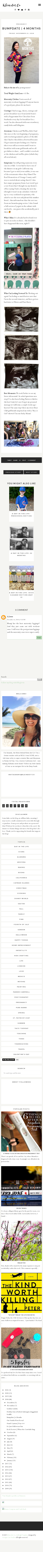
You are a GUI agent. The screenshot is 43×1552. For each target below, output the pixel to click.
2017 (7, 1463)
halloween (21, 935)
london (21, 966)
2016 (7, 1467)
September (11, 1435)
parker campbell (21, 992)
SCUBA (22, 851)
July (8, 1442)
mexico (21, 976)
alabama (21, 857)
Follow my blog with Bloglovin (12, 682)
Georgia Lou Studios (9, 1537)
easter (21, 903)
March (9, 1454)
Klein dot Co (11, 1535)
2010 (7, 1485)
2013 (7, 1476)
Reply (39, 637)
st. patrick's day (21, 1018)
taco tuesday (22, 1028)
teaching (21, 1033)
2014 (7, 1473)
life (21, 961)
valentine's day (21, 1054)
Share (15, 460)
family (21, 914)
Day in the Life (21, 846)
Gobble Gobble (12, 1409)
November (11, 1405)
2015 (7, 1470)
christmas (21, 888)
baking (21, 867)
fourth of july (21, 924)
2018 (7, 1399)
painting (21, 987)
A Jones (10, 616)
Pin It (24, 460)
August (9, 1438)
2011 (7, 1482)
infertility (21, 950)
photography (22, 997)
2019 (7, 1396)
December (11, 1402)
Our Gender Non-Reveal (15, 1420)
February (10, 1457)
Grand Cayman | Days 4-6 (15, 1423)
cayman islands (21, 883)
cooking (21, 893)
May (8, 1448)
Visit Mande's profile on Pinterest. (14, 1496)
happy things (21, 940)
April (9, 1451)
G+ (20, 460)
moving (21, 981)
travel (21, 1049)
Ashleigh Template (22, 1535)
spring (21, 1012)
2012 (7, 1479)
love (21, 971)
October (10, 1432)
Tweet (9, 460)
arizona (21, 862)
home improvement (21, 945)
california (21, 877)
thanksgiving (21, 1044)
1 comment (32, 460)
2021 (7, 1390)
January (9, 1460)
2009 (7, 1488)
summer (21, 1023)
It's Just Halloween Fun (15, 1426)
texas (21, 1038)
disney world (21, 898)
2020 (7, 1393)
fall (21, 909)
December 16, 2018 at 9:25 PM (16, 620)
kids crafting (21, 955)
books (21, 872)
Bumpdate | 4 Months (14, 1417)
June (9, 1445)
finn (21, 919)
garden (21, 929)
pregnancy (21, 24)
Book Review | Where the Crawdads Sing (21, 1429)
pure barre (21, 1007)
